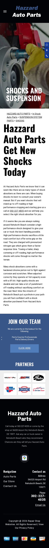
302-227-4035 (17, 211)
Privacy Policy (26, 528)
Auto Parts (9, 476)
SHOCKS (20, 120)
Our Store (9, 481)
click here (24, 348)
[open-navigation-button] (5, 11)
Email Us (40, 505)
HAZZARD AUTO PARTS (18, 114)
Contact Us (10, 486)
